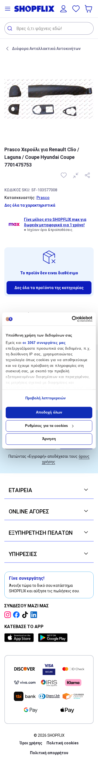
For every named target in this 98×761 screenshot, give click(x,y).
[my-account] (63, 9)
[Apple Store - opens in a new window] (20, 637)
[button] (7, 8)
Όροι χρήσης (31, 743)
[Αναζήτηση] (10, 28)
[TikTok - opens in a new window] (26, 614)
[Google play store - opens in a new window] (53, 637)
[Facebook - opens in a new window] (17, 614)
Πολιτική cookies (63, 743)
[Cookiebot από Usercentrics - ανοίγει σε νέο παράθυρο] (69, 319)
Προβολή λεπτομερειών (45, 398)
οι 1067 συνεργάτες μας (44, 343)
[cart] (89, 9)
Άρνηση (49, 439)
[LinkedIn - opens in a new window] (34, 614)
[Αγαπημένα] (76, 9)
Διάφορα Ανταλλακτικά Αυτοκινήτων (46, 48)
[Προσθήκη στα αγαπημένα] (64, 175)
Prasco (43, 197)
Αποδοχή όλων (49, 413)
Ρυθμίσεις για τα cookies (46, 426)
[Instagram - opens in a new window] (8, 614)
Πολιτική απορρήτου (49, 753)
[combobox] (49, 28)
